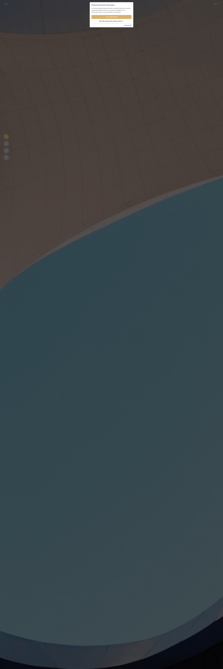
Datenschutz (128, 25)
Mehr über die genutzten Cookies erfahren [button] (110, 21)
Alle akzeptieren (111, 17)
